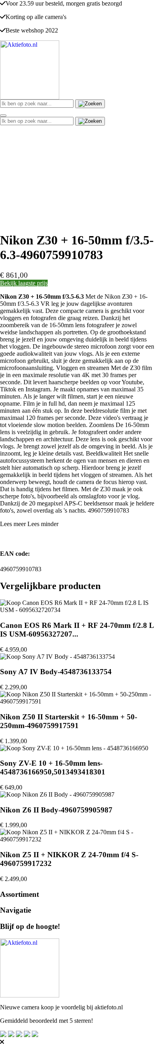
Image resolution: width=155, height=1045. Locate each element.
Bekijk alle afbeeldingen (37, 220)
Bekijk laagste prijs (24, 283)
